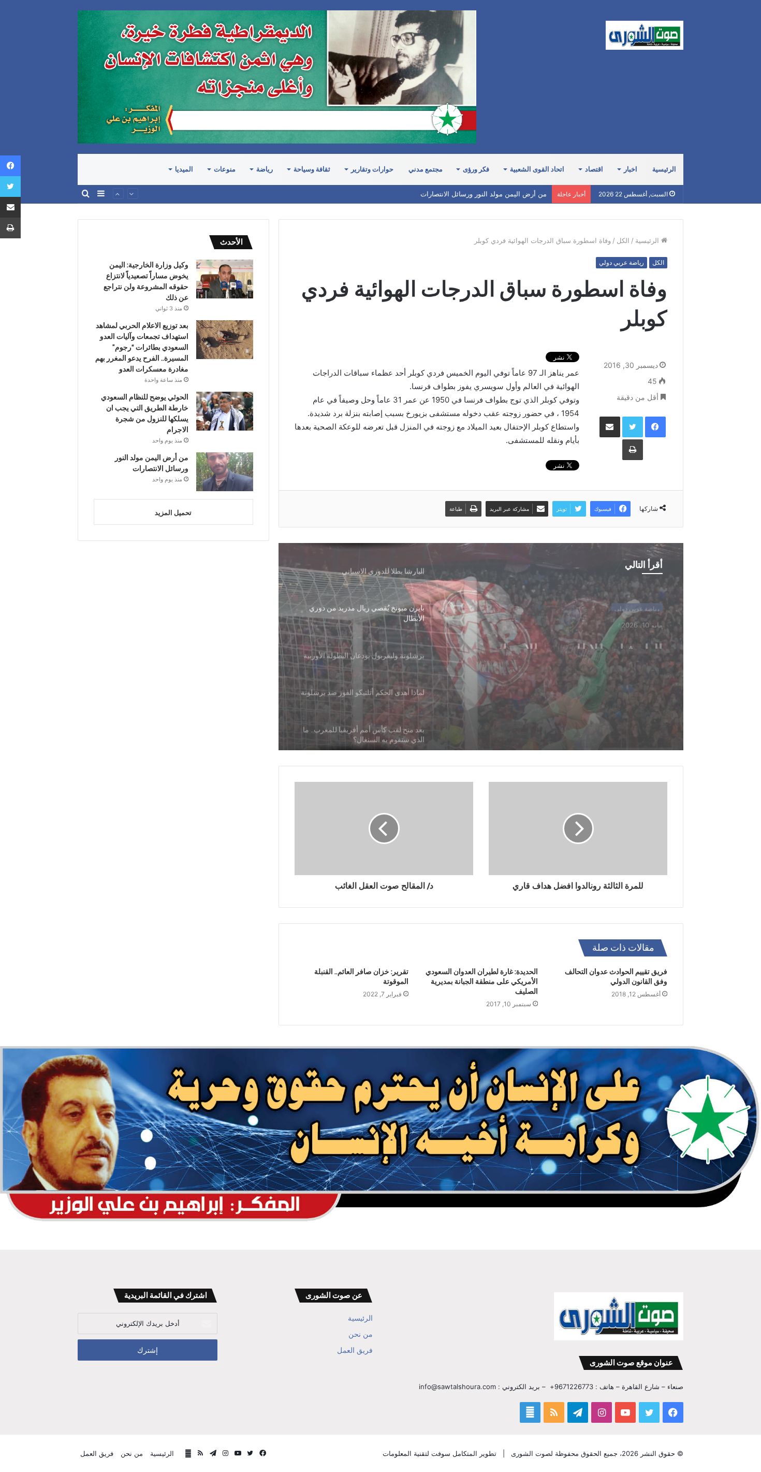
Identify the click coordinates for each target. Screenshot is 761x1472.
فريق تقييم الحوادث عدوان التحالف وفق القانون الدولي (616, 976)
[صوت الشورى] (644, 35)
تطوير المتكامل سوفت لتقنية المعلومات (439, 1453)
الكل (623, 240)
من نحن (360, 1334)
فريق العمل (355, 1350)
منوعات (225, 169)
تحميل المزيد (173, 512)
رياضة (264, 169)
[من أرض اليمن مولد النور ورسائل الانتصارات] (224, 471)
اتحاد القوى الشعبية (537, 169)
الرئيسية (664, 169)
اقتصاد (594, 169)
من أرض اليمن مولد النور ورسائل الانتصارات (483, 194)
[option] (481, 646)
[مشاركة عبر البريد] (609, 427)
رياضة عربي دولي (621, 262)
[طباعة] (632, 449)
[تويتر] (632, 427)
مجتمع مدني (425, 169)
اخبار (630, 169)
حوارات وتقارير (372, 169)
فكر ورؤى (476, 169)
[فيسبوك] (655, 427)
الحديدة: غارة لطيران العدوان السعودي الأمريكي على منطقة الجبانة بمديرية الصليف (482, 981)
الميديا (184, 169)
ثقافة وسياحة (312, 169)
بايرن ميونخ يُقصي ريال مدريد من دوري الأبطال (558, 648)
